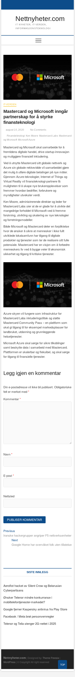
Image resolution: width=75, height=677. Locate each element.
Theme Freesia (51, 657)
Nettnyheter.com (40, 18)
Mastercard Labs (48, 135)
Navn (7, 454)
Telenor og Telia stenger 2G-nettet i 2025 (29, 623)
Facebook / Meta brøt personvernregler (28, 616)
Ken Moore (32, 135)
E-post (8, 475)
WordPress (9, 662)
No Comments (37, 129)
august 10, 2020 (14, 129)
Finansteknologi (16, 135)
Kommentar (12, 399)
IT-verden (10, 104)
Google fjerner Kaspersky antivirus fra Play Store (35, 609)
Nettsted (8, 496)
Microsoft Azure (26, 139)
